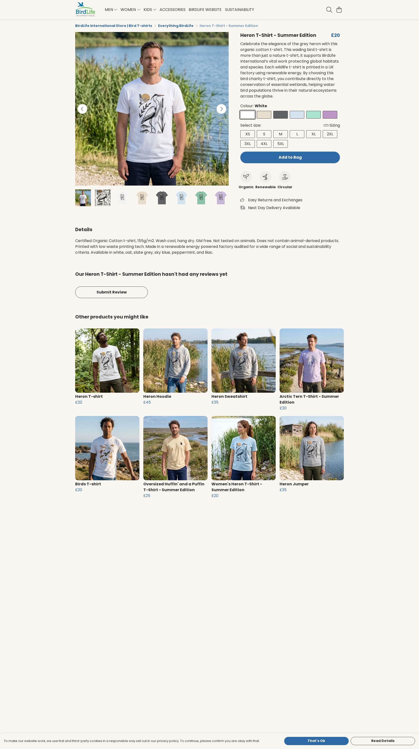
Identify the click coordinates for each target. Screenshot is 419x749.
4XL (264, 144)
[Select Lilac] (330, 115)
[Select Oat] (264, 115)
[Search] (329, 10)
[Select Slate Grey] (280, 115)
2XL (330, 134)
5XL (280, 144)
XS (247, 134)
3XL (247, 144)
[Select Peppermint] (313, 115)
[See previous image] (82, 109)
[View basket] (339, 10)
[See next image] (221, 109)
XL (314, 134)
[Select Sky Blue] (297, 115)
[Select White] (247, 115)
